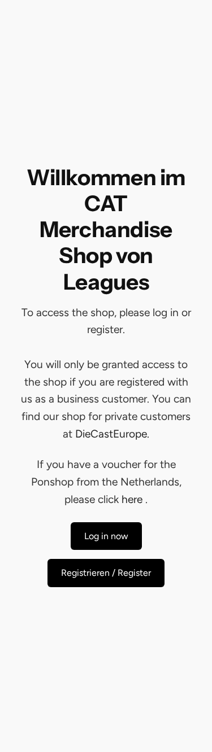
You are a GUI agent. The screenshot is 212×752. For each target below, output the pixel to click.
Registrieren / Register (106, 572)
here (132, 499)
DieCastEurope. (112, 433)
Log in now (106, 536)
